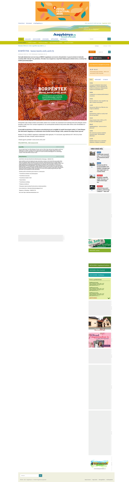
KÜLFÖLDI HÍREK (68, 42)
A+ (44, 54)
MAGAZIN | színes (94, 250)
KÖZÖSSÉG (46, 39)
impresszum (88, 479)
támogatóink (102, 479)
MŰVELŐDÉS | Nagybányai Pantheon (99, 265)
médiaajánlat (109, 479)
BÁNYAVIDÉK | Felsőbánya (97, 275)
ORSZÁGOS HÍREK (43, 42)
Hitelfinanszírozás (93, 282)
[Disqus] (52, 213)
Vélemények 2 (35, 54)
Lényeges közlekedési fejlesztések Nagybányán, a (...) (33, 45)
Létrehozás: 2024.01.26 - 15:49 (24, 54)
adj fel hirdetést (93, 297)
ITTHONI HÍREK (22, 42)
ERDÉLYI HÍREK (32, 42)
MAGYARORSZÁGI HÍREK (56, 42)
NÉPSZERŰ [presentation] (98, 79)
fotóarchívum (21, 23)
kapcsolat (94, 479)
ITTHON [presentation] (105, 79)
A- (46, 54)
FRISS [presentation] (91, 79)
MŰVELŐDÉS (54, 39)
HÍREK (21, 39)
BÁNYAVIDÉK (36, 39)
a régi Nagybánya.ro (38, 23)
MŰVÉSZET (63, 39)
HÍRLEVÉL (92, 52)
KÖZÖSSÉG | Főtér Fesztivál (97, 270)
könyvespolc (29, 23)
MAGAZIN (28, 39)
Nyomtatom (41, 54)
